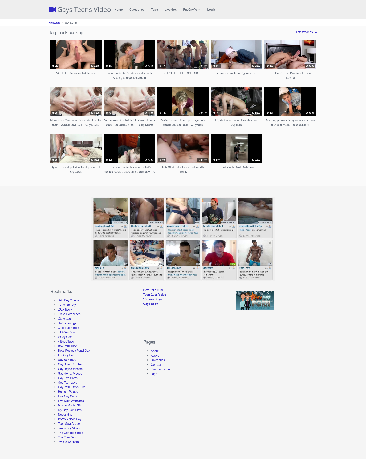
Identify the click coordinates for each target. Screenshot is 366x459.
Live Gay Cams (68, 396)
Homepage (54, 22)
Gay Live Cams (68, 378)
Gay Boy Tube (67, 359)
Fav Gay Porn (66, 355)
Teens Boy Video (69, 428)
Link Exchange (160, 369)
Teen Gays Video (69, 423)
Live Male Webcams (71, 400)
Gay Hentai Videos (70, 373)
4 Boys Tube (66, 341)
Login (211, 9)
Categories (136, 9)
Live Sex (170, 9)
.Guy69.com (65, 318)
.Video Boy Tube (68, 327)
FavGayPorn (191, 9)
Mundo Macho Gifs (70, 405)
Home (118, 9)
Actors (155, 355)
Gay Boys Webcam (70, 369)
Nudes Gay (65, 414)
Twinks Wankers (68, 442)
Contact (156, 364)
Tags (154, 9)
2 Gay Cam (65, 337)
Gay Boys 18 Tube (69, 364)
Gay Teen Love (67, 382)
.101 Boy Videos (68, 300)
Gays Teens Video (83, 9)
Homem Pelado (68, 391)
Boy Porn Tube (67, 346)
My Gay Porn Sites (70, 410)
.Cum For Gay (67, 305)
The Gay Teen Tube (70, 432)
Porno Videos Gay (69, 419)
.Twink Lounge (67, 323)
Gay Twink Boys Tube (72, 387)
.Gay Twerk (65, 309)
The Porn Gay (67, 437)
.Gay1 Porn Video (69, 314)
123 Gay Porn (66, 332)
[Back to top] (355, 446)
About (154, 351)
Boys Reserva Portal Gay (74, 350)
